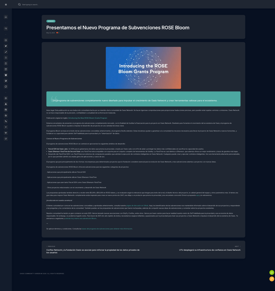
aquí (197, 195)
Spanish (51, 21)
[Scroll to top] (271, 285)
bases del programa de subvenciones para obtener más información (107, 229)
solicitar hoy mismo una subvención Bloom (80, 218)
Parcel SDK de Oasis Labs (58, 149)
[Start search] (19, 4)
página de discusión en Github (137, 206)
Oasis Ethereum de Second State (64, 151)
